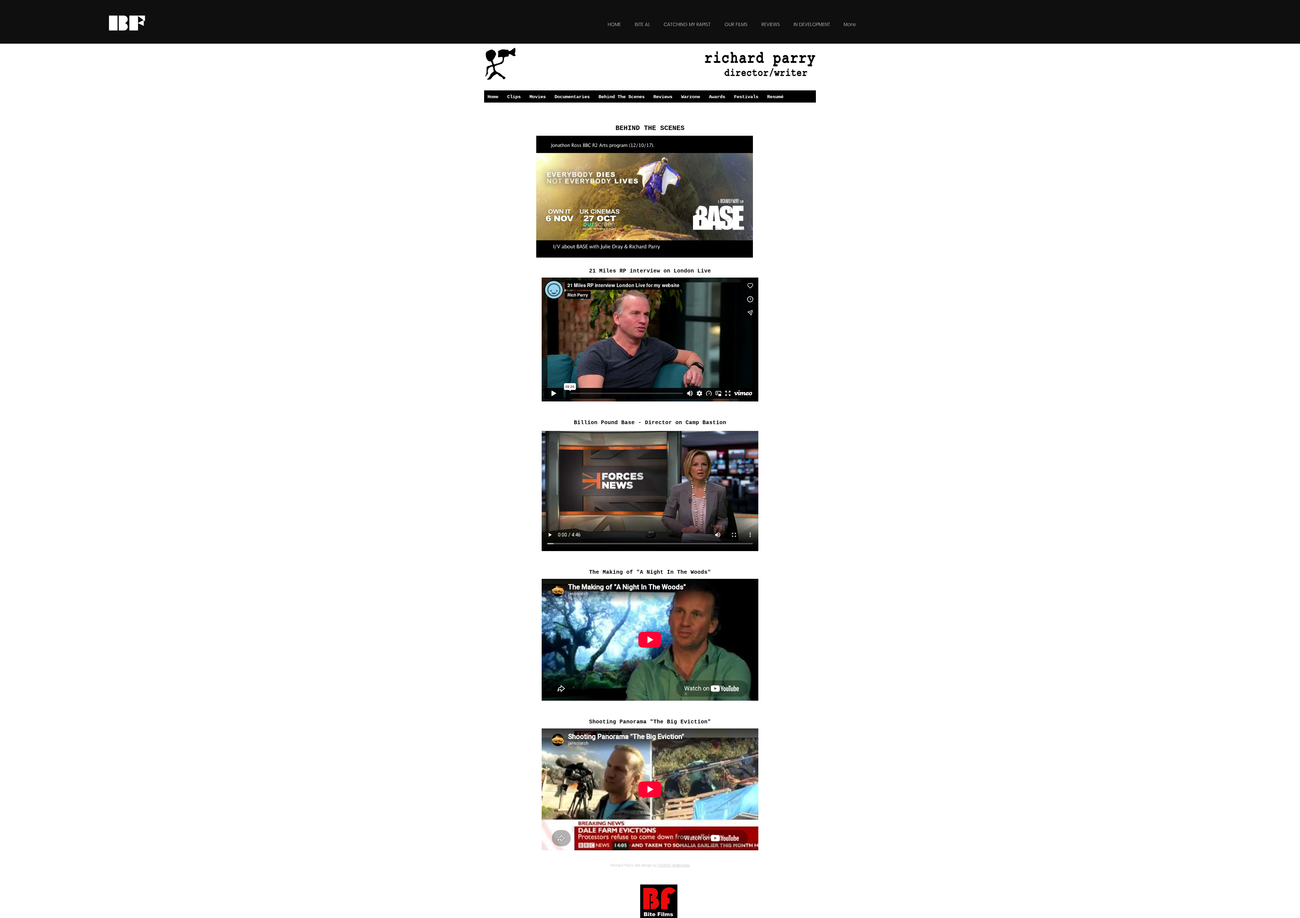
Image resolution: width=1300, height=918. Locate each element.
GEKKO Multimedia (674, 865)
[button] (744, 250)
